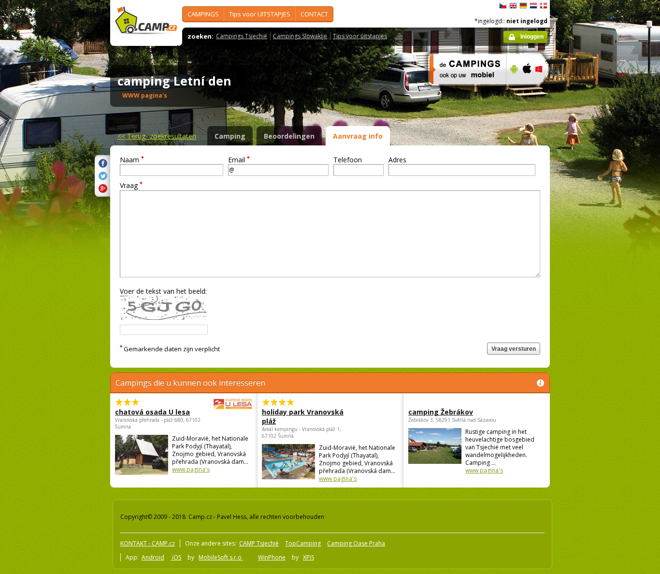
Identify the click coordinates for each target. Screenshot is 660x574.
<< (156, 136)
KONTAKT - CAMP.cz (147, 543)
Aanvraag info (358, 136)
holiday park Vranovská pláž (303, 416)
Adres (397, 159)
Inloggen (532, 36)
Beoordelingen (289, 136)
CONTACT (314, 14)
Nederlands (533, 5)
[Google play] (513, 90)
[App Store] (526, 90)
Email (239, 159)
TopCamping (303, 543)
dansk (543, 5)
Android (153, 557)
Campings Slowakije (300, 36)
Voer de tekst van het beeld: (163, 291)
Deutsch (523, 5)
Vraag (131, 185)
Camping (230, 136)
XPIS (308, 557)
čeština (503, 5)
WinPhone (272, 557)
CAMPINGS (203, 14)
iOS (176, 557)
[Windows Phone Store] (545, 90)
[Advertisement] (590, 290)
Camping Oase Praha (356, 543)
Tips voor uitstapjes (360, 36)
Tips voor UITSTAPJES (259, 14)
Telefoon (347, 159)
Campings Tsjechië (241, 36)
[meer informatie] (463, 90)
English (513, 5)
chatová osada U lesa (152, 411)
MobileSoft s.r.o (221, 557)
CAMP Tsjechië (259, 543)
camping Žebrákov (440, 411)
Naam (132, 159)
